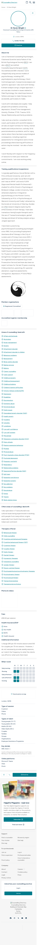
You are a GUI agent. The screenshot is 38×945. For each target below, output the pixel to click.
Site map (4, 843)
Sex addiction (8, 484)
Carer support (8, 375)
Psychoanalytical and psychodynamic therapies (19, 571)
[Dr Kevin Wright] (9, 600)
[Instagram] (14, 918)
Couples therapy (9, 549)
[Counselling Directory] (10, 2)
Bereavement (8, 358)
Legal (3, 875)
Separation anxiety (10, 481)
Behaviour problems (10, 355)
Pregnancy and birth (10, 461)
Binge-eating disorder (11, 362)
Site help (20, 840)
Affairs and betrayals (10, 336)
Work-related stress (10, 500)
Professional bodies (24, 855)
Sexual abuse (8, 490)
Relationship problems (11, 468)
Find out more (18, 825)
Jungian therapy (9, 565)
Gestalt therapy (9, 555)
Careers (21, 869)
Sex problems (8, 487)
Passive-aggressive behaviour (13, 445)
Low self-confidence (11, 429)
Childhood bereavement (12, 381)
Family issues (8, 410)
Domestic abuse (9, 403)
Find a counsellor (7, 837)
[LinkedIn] (26, 918)
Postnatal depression (11, 458)
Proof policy (5, 860)
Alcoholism (7, 339)
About (3, 869)
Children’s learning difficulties (13, 387)
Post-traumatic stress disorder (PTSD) (16, 455)
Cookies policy (22, 872)
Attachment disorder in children (14, 352)
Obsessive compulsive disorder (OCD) (16, 439)
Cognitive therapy (10, 545)
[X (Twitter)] (18, 918)
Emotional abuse (9, 407)
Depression (7, 394)
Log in (20, 852)
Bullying (6, 368)
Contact (4, 872)
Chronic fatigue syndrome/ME (14, 391)
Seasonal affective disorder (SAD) (15, 471)
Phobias (6, 448)
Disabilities (7, 397)
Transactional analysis (11, 581)
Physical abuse (8, 452)
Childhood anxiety (10, 378)
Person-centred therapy (12, 568)
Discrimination (8, 400)
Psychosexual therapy (11, 578)
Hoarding (7, 420)
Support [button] (4, 834)
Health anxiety (8, 416)
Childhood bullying (10, 384)
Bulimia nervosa (9, 365)
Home (3, 7)
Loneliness (7, 426)
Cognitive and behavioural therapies (15, 539)
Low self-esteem (9, 432)
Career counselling (10, 371)
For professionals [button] (7, 848)
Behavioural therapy (10, 533)
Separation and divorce (11, 477)
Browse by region (23, 837)
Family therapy (8, 552)
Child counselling (9, 536)
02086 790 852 (18, 41)
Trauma (6, 497)
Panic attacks (8, 442)
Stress (6, 493)
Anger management (10, 342)
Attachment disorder (11, 349)
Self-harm (7, 474)
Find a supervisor (7, 855)
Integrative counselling (11, 561)
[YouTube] (22, 918)
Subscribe (18, 819)
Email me (18, 45)
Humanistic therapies (11, 558)
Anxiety (6, 346)
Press (19, 875)
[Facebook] (10, 918)
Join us (3, 852)
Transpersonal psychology (12, 584)
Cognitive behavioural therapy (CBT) (16, 542)
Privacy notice (6, 878)
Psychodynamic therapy (12, 574)
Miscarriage (7, 436)
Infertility (7, 423)
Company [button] (4, 865)
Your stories (5, 840)
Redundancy (8, 465)
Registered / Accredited (12, 306)
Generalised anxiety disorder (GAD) (15, 413)
